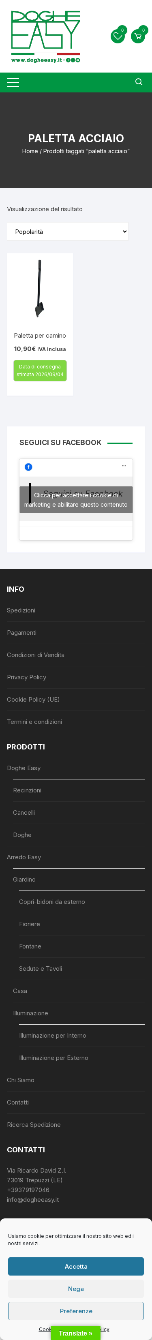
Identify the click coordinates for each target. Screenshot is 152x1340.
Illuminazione (30, 1013)
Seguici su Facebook (60, 442)
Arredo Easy (24, 857)
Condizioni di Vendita (35, 655)
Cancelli (24, 812)
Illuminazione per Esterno (53, 1058)
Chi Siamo (20, 1080)
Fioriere (29, 924)
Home (30, 151)
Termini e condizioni (34, 722)
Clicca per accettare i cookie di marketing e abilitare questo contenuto (76, 500)
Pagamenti (21, 632)
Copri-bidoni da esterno (52, 901)
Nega (76, 1289)
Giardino (24, 879)
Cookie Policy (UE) (33, 699)
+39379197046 (28, 1190)
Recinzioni (27, 790)
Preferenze (76, 1311)
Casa (20, 991)
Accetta (76, 1266)
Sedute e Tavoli (40, 968)
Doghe (22, 835)
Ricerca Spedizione (34, 1124)
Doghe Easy (24, 768)
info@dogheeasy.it (33, 1199)
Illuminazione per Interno (52, 1035)
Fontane (30, 946)
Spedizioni (21, 610)
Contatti (18, 1102)
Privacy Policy (26, 677)
